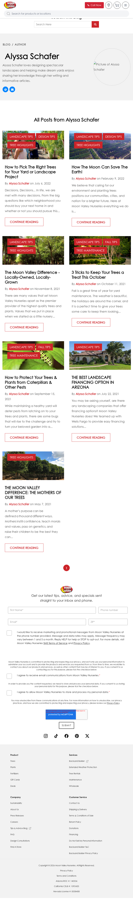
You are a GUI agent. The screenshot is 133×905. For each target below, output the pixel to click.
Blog (7, 44)
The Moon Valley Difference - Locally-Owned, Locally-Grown (32, 277)
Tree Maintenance (91, 250)
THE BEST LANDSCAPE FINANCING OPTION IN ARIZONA (93, 382)
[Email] (12, 89)
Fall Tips (111, 242)
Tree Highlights (21, 145)
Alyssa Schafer (19, 183)
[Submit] (95, 24)
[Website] (5, 89)
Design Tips (46, 136)
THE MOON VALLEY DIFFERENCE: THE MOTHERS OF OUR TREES (33, 492)
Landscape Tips (21, 136)
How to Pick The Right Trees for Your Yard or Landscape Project (30, 172)
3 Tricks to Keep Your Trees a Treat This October (98, 275)
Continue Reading (24, 222)
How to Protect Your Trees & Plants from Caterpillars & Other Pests (31, 382)
